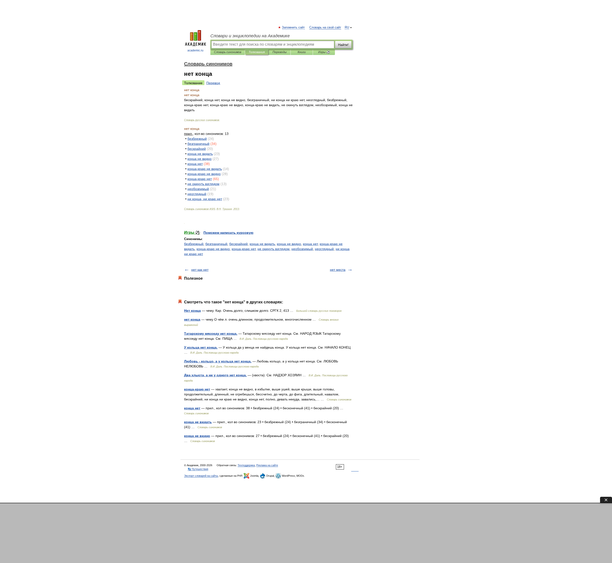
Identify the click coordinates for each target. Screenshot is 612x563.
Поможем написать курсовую (228, 233)
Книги (302, 52)
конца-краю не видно (213, 249)
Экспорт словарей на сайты (201, 475)
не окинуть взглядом (273, 249)
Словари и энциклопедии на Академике (250, 35)
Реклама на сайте (267, 465)
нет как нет (199, 270)
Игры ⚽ (324, 52)
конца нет (310, 244)
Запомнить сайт (293, 27)
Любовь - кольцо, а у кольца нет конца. (217, 361)
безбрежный (193, 244)
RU (347, 27)
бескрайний (238, 244)
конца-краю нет (244, 249)
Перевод (213, 83)
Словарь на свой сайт (325, 27)
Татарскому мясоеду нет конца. (210, 333)
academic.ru (195, 50)
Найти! (343, 45)
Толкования (257, 52)
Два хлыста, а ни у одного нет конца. (215, 375)
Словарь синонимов (227, 52)
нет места (337, 270)
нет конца (192, 319)
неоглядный (324, 249)
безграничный (216, 244)
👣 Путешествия (198, 469)
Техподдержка (246, 465)
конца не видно (289, 244)
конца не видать (262, 244)
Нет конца (192, 310)
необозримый (302, 249)
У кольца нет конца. (201, 347)
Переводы (280, 52)
